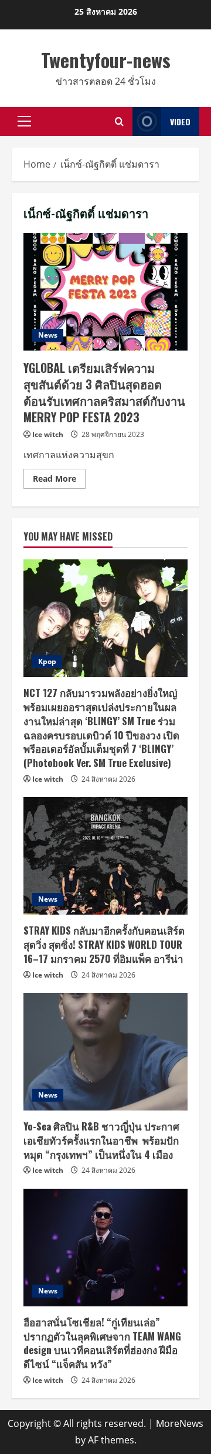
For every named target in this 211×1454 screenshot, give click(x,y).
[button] (24, 121)
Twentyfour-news (106, 60)
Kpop (47, 661)
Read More (59, 480)
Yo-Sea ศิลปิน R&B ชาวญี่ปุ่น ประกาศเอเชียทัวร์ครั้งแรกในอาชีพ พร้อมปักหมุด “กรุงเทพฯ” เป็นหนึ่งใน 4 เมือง (101, 1140)
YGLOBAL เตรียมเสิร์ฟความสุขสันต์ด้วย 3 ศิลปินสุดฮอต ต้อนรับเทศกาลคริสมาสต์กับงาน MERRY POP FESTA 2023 (105, 292)
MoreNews (179, 1423)
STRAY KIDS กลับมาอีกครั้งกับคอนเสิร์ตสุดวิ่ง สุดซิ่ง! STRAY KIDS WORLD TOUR (104, 944)
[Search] (119, 121)
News (47, 335)
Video (180, 121)
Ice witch (47, 434)
